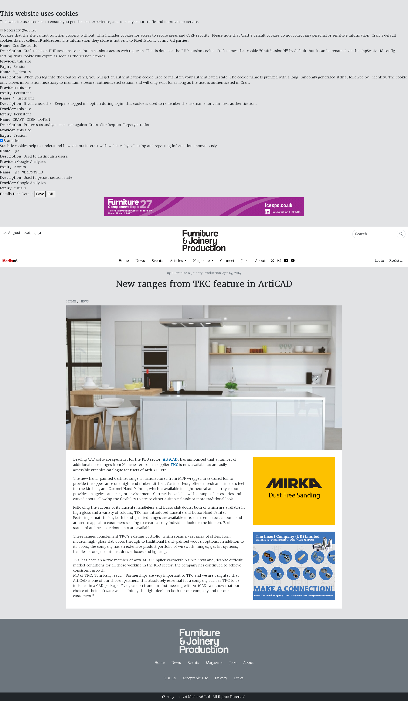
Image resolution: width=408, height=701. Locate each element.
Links (239, 678)
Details (6, 194)
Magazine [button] (202, 260)
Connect (227, 260)
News (140, 260)
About (260, 260)
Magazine (214, 662)
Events (157, 260)
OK (51, 194)
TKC (174, 465)
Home (124, 260)
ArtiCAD (170, 459)
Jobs (244, 260)
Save (40, 194)
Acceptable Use (195, 678)
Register (396, 261)
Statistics (11, 141)
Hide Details (23, 194)
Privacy (221, 678)
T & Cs (170, 678)
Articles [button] (177, 260)
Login (379, 261)
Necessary (21, 30)
